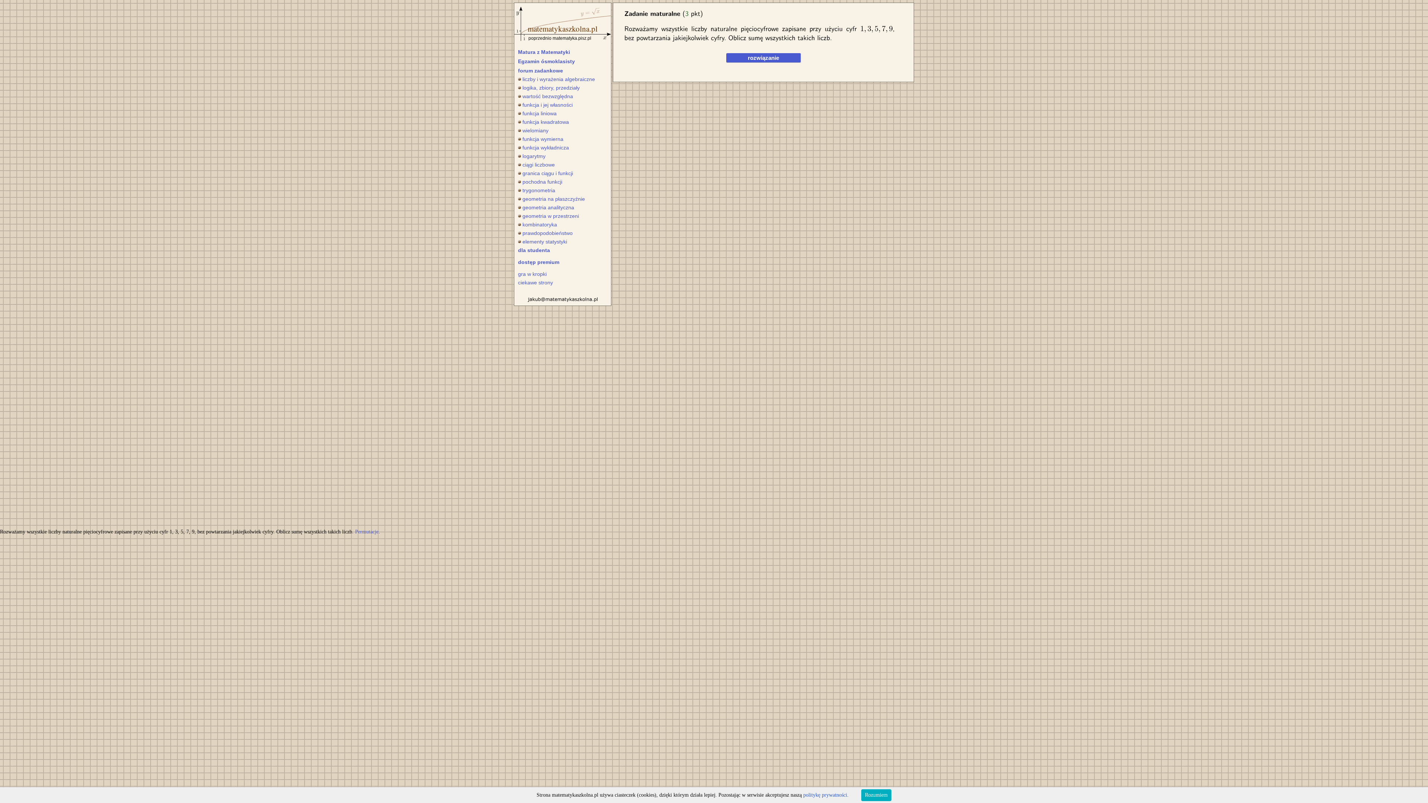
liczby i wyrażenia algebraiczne (558, 79)
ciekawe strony (535, 283)
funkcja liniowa (539, 113)
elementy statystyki (544, 242)
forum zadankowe (540, 71)
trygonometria (538, 190)
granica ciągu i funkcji (547, 173)
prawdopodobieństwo (547, 233)
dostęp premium (538, 262)
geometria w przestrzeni (550, 216)
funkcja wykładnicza (545, 148)
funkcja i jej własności (547, 105)
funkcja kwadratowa (545, 122)
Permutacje (367, 532)
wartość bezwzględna (547, 96)
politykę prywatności (825, 795)
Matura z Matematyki (544, 52)
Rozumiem (876, 795)
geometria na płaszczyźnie (553, 199)
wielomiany (535, 130)
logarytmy (534, 156)
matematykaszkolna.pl (563, 28)
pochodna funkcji (542, 182)
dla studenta (534, 250)
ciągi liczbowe (538, 165)
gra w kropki (532, 274)
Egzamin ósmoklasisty (546, 61)
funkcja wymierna (542, 139)
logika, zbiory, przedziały (551, 88)
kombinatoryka (539, 225)
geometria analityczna (548, 207)
